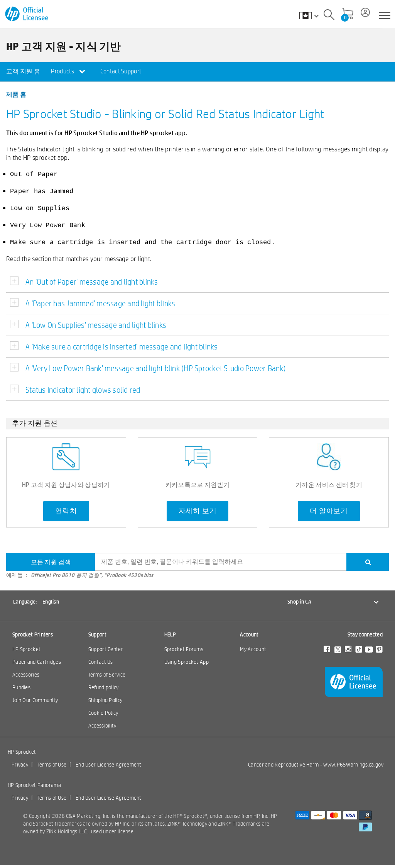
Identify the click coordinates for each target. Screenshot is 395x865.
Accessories (25, 674)
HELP (170, 634)
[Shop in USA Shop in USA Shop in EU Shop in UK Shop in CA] (313, 15)
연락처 (66, 511)
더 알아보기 (329, 511)
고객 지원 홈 (23, 71)
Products (63, 71)
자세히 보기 (198, 511)
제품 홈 (16, 94)
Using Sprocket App (186, 661)
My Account (253, 649)
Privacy (20, 764)
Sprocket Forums (184, 649)
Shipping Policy (105, 700)
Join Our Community (35, 700)
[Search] (329, 16)
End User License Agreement (109, 764)
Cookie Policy (103, 712)
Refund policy (103, 687)
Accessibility (102, 725)
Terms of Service (107, 674)
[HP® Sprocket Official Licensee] (27, 14)
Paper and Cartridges (36, 661)
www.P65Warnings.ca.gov (353, 764)
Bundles (21, 687)
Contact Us (100, 661)
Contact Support (121, 71)
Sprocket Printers (32, 634)
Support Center (105, 649)
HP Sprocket (26, 649)
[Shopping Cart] (347, 14)
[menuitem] (23, 72)
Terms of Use (52, 764)
